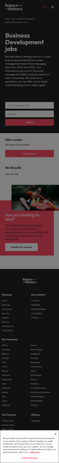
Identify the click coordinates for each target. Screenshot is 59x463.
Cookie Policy (34, 452)
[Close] (55, 434)
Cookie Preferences (29, 458)
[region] (29, 446)
